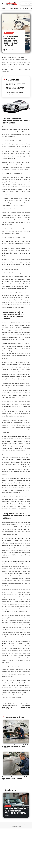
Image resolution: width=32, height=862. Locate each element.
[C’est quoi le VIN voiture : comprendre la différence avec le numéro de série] (16, 763)
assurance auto (25, 129)
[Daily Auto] (11, 3)
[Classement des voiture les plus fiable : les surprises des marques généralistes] (16, 731)
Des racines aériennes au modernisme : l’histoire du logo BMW (15, 810)
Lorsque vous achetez (9, 57)
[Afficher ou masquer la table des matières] (23, 80)
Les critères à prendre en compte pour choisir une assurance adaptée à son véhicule (15, 88)
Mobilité (8, 806)
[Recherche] (23, 3)
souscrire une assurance (17, 60)
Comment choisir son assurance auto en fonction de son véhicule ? (15, 83)
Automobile (8, 33)
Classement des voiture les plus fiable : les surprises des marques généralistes (15, 745)
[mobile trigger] (3, 3)
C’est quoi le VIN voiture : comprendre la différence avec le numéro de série (15, 777)
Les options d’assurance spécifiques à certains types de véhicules (15, 93)
